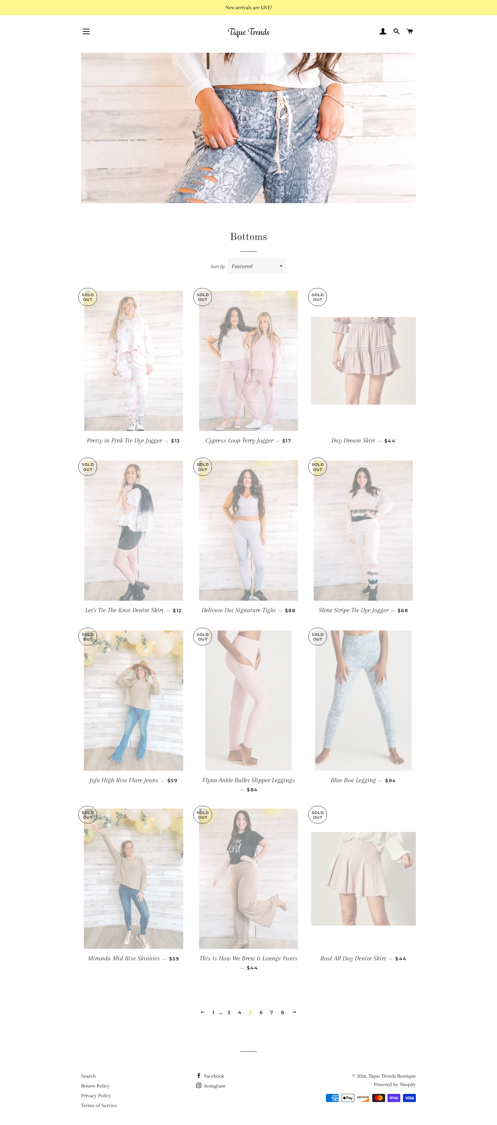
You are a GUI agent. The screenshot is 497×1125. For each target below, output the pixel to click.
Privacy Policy (96, 1096)
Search (88, 1076)
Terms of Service (99, 1105)
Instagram (214, 1086)
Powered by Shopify (395, 1084)
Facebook (213, 1076)
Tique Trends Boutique (392, 1076)
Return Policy (95, 1086)
